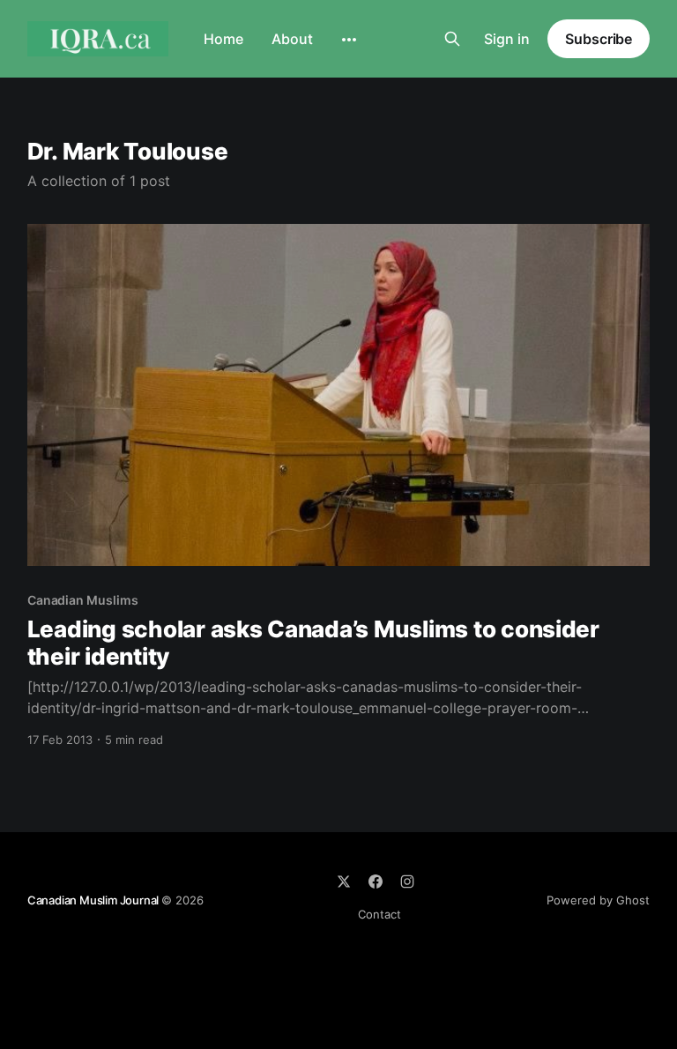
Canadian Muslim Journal (94, 900)
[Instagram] (407, 881)
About (292, 39)
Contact (379, 914)
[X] (344, 881)
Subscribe (598, 39)
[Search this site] (452, 39)
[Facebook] (375, 881)
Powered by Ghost (598, 900)
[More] (349, 39)
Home (223, 39)
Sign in (507, 39)
